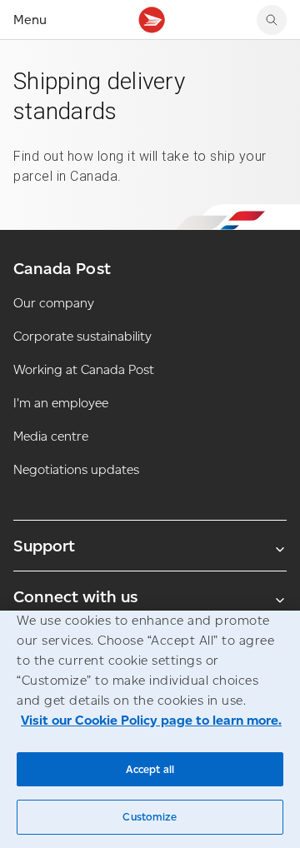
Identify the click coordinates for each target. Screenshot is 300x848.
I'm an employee (60, 403)
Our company (53, 303)
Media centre (50, 436)
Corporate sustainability (82, 336)
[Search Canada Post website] (272, 20)
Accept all (150, 769)
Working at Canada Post (83, 369)
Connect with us (75, 596)
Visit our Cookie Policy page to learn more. (151, 720)
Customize (149, 817)
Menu (30, 19)
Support (44, 546)
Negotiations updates (76, 469)
